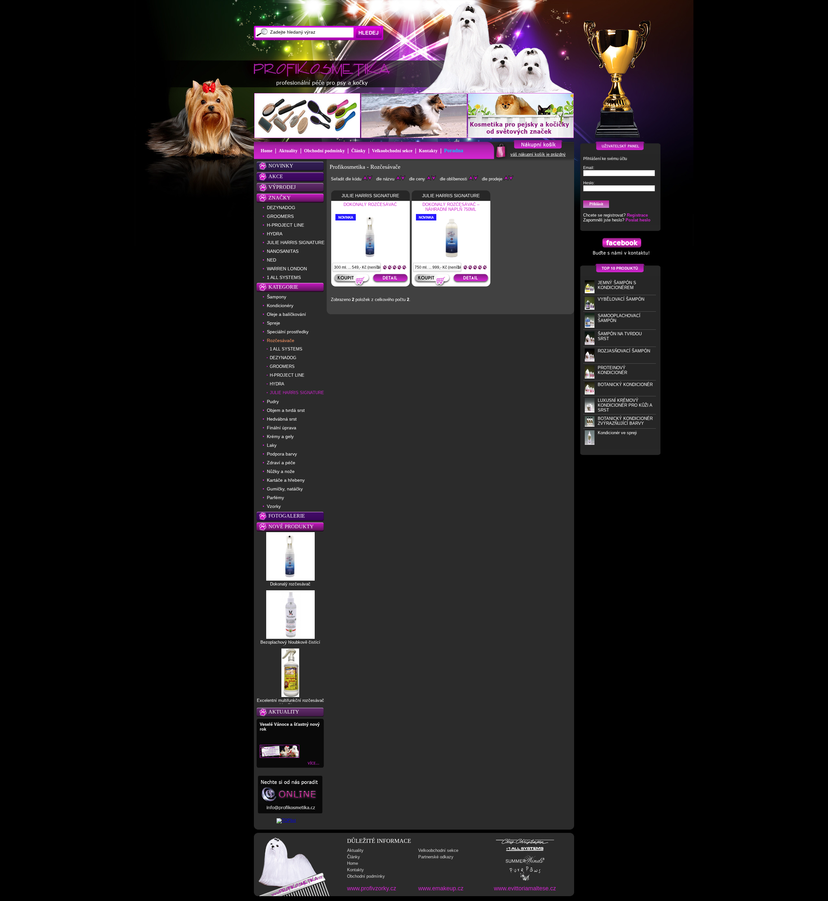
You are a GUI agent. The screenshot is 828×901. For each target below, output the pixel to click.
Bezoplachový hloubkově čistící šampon (290, 644)
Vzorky (274, 506)
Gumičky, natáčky (285, 488)
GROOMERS (280, 216)
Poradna (453, 150)
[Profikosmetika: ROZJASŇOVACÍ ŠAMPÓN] (589, 360)
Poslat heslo (638, 220)
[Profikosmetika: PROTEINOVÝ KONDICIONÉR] (589, 377)
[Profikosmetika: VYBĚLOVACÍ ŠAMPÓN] (589, 308)
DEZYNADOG (281, 207)
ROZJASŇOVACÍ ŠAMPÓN (624, 351)
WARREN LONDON (287, 268)
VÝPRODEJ (282, 187)
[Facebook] (620, 256)
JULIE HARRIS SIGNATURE (295, 242)
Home (266, 150)
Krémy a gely (280, 436)
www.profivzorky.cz (371, 888)
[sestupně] (369, 179)
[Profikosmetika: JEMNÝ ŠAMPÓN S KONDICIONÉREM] (589, 291)
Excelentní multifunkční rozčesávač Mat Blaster (290, 703)
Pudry (273, 401)
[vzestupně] (365, 179)
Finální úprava (281, 427)
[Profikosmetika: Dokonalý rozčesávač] (290, 579)
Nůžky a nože (281, 471)
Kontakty (428, 150)
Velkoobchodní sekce (392, 150)
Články (358, 150)
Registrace (637, 215)
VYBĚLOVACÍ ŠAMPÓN (621, 299)
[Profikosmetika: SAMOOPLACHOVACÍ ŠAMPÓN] (589, 326)
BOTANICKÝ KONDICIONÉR (625, 384)
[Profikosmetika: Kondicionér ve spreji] (589, 443)
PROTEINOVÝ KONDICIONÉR (612, 370)
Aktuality (288, 150)
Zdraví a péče (281, 462)
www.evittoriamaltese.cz (525, 888)
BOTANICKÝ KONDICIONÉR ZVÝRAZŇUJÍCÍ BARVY (625, 421)
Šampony (276, 296)
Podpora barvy (282, 453)
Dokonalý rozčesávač (290, 584)
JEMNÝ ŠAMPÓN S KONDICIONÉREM (617, 285)
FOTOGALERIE (286, 516)
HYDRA (274, 233)
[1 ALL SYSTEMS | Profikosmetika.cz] (525, 851)
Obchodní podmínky (324, 150)
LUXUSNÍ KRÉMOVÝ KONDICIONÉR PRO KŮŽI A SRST (625, 405)
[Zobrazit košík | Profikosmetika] (500, 157)
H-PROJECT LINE (285, 225)
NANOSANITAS (283, 251)
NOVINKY (280, 165)
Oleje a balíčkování (286, 314)
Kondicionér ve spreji (617, 432)
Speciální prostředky (288, 331)
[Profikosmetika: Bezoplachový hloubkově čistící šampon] (290, 637)
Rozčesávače (280, 340)
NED (271, 260)
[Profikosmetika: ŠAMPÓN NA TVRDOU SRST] (589, 343)
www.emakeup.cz (440, 888)
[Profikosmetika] (324, 74)
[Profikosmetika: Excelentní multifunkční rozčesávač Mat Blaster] (290, 695)
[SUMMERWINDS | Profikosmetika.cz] (525, 864)
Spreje (273, 323)
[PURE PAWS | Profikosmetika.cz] (525, 880)
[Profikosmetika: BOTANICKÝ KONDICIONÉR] (589, 393)
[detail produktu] (391, 280)
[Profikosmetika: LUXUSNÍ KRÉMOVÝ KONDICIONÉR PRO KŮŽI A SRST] (589, 411)
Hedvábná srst (282, 419)
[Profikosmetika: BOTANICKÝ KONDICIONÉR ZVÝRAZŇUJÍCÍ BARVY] (589, 425)
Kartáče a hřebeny (286, 480)
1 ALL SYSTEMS (284, 277)
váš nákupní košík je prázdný (538, 154)
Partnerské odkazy (435, 856)
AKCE (275, 176)
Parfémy (275, 497)
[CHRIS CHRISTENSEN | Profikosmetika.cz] (525, 843)
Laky (272, 445)
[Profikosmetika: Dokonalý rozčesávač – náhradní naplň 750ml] (451, 259)
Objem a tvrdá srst (286, 410)
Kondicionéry (280, 305)
